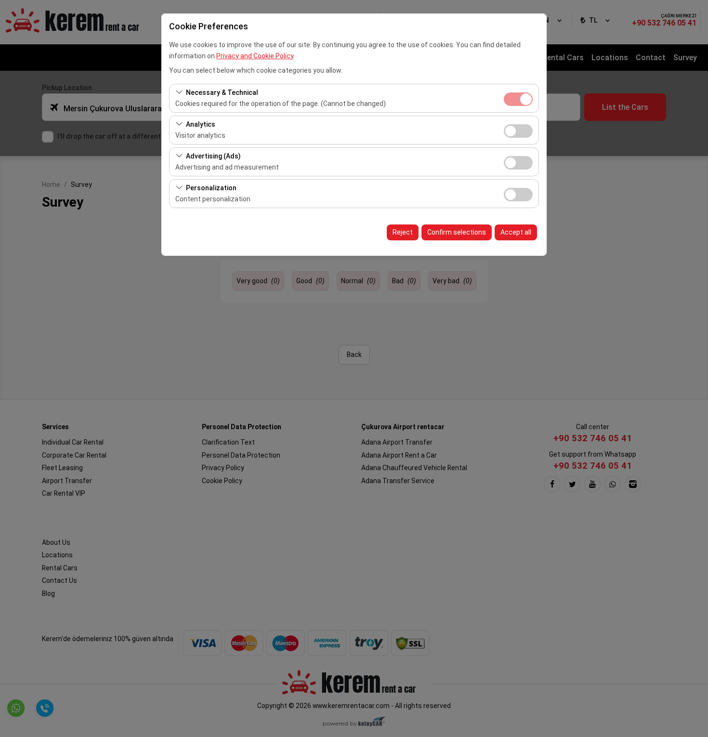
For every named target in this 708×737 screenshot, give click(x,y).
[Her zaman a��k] (518, 98)
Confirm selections (456, 232)
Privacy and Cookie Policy (254, 56)
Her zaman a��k (518, 99)
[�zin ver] (518, 130)
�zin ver (518, 131)
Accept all (515, 232)
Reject (403, 232)
